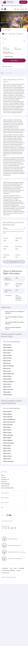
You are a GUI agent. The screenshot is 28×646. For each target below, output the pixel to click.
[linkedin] (9, 528)
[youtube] (12, 528)
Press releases (4, 479)
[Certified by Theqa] (7, 516)
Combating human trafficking (8, 570)
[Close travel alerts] (25, 5)
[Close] (1, 2)
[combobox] (13, 228)
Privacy (15, 568)
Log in (18, 9)
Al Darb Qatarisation (5, 483)
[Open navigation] (26, 9)
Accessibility (21, 568)
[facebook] (3, 528)
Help (2, 507)
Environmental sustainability (7, 487)
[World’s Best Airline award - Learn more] (4, 538)
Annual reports (4, 485)
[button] (15, 312)
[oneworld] (5, 9)
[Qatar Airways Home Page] (2, 9)
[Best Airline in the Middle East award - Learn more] (4, 558)
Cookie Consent (5, 572)
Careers (2, 477)
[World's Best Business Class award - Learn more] (4, 545)
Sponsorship (4, 481)
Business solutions (5, 497)
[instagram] (15, 528)
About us (3, 475)
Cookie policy (5, 568)
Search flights (14, 261)
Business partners (5, 502)
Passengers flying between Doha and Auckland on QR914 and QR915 (14, 5)
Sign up (22, 9)
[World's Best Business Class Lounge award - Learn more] (4, 552)
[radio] (8, 238)
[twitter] (6, 528)
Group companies (5, 493)
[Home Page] (2, 73)
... (4, 72)
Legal (11, 568)
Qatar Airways (4, 471)
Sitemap (18, 570)
